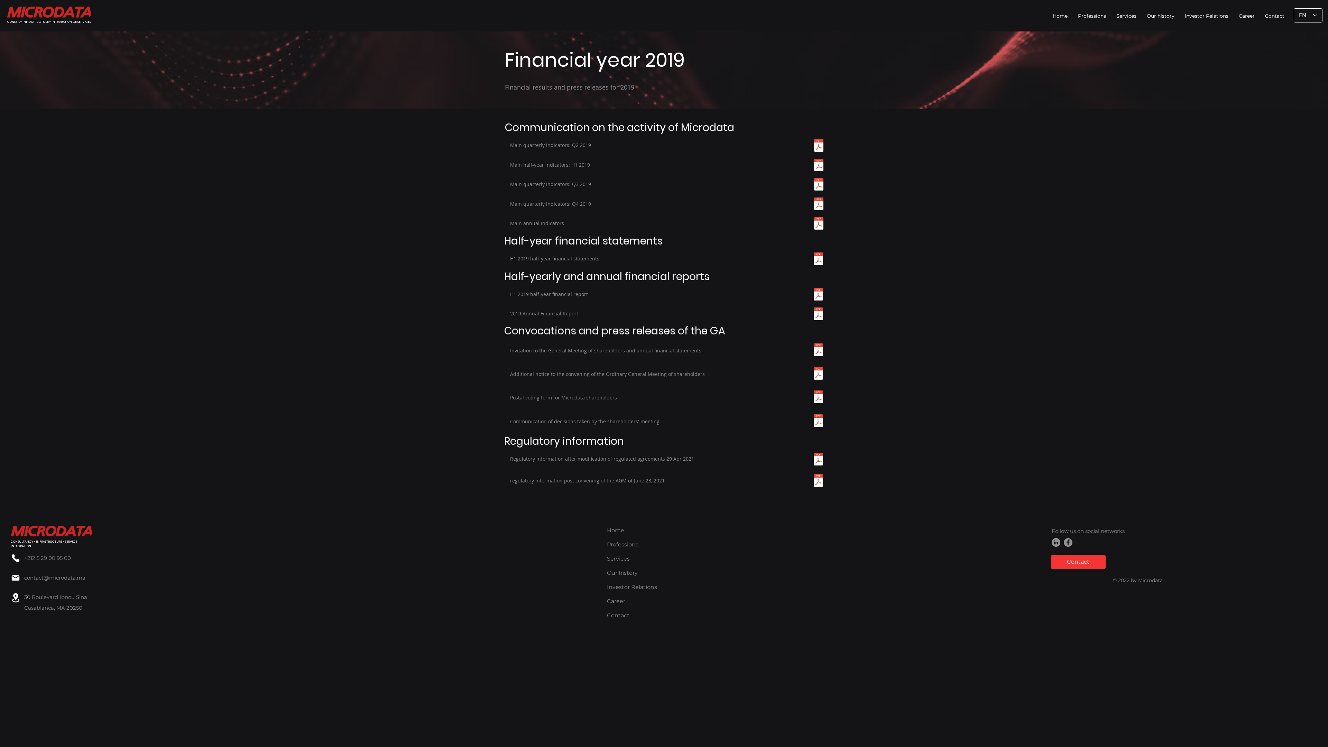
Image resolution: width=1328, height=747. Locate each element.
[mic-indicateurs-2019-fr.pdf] (818, 224)
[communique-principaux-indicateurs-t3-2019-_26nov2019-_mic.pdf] (818, 185)
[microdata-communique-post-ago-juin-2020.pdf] (818, 421)
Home (615, 530)
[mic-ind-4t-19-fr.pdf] (818, 205)
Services (618, 558)
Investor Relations (632, 587)
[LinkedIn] (1056, 542)
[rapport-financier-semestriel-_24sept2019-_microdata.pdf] (818, 295)
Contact (618, 615)
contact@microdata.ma (54, 577)
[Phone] (15, 558)
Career (616, 601)
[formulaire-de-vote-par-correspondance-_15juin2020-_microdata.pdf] (818, 397)
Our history (622, 573)
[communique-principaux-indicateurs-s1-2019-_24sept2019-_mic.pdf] (818, 166)
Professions (622, 544)
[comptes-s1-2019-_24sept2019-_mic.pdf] (818, 259)
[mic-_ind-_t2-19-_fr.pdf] (818, 146)
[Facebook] (1068, 542)
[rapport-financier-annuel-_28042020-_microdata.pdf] (818, 314)
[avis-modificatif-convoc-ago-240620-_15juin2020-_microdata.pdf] (818, 374)
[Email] (15, 577)
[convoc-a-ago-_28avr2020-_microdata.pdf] (818, 350)
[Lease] (15, 597)
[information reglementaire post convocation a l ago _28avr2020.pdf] (818, 481)
